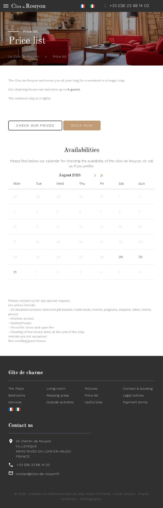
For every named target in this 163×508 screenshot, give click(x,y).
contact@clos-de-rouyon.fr (37, 474)
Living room (55, 389)
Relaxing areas (57, 395)
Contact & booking (138, 389)
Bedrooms (16, 395)
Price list (91, 395)
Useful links (94, 402)
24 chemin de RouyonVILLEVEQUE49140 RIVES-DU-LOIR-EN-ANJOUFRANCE (43, 448)
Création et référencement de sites (56, 494)
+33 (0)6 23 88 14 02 (33, 465)
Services (15, 402)
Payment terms (135, 402)
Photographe (90, 499)
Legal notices (133, 395)
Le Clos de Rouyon (23, 56)
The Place (16, 389)
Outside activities (60, 402)
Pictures (91, 389)
